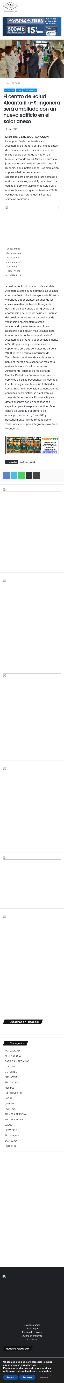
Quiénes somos (32, 1325)
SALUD (9, 1124)
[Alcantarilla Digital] (10, 7)
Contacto (32, 1339)
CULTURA (10, 1066)
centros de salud (27, 462)
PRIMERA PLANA (30, 90)
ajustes (46, 1371)
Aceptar (11, 1377)
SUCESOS (10, 1146)
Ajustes (44, 1377)
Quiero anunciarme (32, 1335)
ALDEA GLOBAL (13, 1056)
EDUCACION (12, 1082)
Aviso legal (32, 1328)
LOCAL (16, 83)
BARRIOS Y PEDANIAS (17, 1061)
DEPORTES (11, 1071)
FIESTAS (9, 1087)
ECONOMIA (11, 1077)
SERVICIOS (11, 1130)
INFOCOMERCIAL (14, 1093)
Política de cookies (32, 1332)
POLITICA (10, 1109)
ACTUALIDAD (9, 90)
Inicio (8, 83)
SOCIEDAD (11, 1140)
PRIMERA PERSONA (16, 1114)
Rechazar (27, 1377)
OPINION (10, 1103)
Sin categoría (12, 1135)
